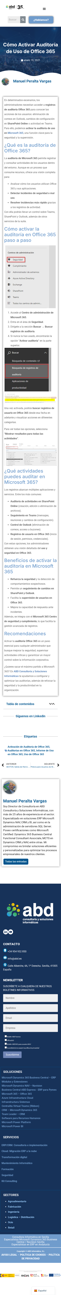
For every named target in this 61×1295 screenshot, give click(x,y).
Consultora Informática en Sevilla (30, 1237)
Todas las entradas (16, 861)
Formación (8, 1169)
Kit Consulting (9, 1181)
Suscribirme (12, 1054)
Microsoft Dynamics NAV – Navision (22, 1085)
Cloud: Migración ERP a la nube (19, 1151)
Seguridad (7, 1175)
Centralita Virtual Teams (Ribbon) (20, 1106)
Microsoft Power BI (12, 1126)
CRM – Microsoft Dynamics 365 (19, 1110)
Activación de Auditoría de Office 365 (28, 746)
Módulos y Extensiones (15, 1081)
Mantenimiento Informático (17, 1163)
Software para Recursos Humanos (21, 1118)
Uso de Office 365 (34, 754)
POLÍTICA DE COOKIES (33, 1254)
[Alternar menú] (44, 8)
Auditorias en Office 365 (21, 750)
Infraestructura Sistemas (16, 1101)
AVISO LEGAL (9, 1254)
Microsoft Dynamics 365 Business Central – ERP (29, 1077)
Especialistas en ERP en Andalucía (31, 1244)
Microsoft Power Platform (16, 1122)
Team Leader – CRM (13, 1114)
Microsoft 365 (15, 132)
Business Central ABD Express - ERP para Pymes (29, 1089)
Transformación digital (14, 1157)
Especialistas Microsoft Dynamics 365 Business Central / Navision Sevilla (30, 1240)
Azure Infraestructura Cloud (17, 1097)
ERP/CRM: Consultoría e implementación (24, 1145)
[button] (50, 703)
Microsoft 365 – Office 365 (17, 1093)
